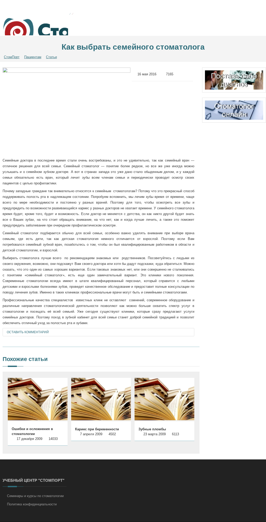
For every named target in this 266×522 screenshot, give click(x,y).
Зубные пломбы (152, 429)
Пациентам (32, 57)
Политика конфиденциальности (32, 504)
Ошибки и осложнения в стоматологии (32, 431)
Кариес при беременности (97, 429)
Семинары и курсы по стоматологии (35, 496)
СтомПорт (11, 57)
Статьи (51, 57)
